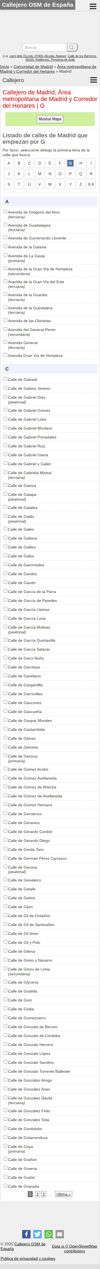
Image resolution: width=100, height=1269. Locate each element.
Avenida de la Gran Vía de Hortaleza (40, 269)
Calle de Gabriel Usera (28, 455)
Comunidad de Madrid (33, 66)
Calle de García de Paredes (32, 600)
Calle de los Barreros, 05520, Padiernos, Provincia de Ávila (61, 57)
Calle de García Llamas (28, 609)
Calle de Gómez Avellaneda (32, 778)
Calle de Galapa (22, 494)
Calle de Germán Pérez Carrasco (37, 858)
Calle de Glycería (23, 982)
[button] (26, 1234)
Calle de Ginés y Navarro (30, 960)
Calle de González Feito (29, 1111)
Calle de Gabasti (22, 379)
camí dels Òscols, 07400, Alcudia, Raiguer (37, 56)
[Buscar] (72, 47)
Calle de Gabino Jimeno (29, 388)
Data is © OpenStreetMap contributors (74, 1248)
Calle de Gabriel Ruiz (26, 446)
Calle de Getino (21, 898)
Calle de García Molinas (29, 627)
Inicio (4, 66)
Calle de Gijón (20, 907)
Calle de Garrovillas (25, 694)
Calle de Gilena (21, 951)
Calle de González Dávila (30, 1098)
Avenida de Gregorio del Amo (34, 212)
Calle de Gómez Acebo (28, 769)
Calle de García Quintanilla (31, 640)
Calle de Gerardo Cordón (30, 831)
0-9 (91, 184)
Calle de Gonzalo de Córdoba (34, 1035)
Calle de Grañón (22, 1159)
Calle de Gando (22, 582)
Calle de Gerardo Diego (29, 840)
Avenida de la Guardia (27, 295)
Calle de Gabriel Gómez (29, 410)
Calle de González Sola (28, 1120)
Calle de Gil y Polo (24, 942)
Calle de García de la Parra (32, 591)
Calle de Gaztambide (26, 729)
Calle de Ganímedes (26, 565)
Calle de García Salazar (29, 649)
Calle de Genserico (25, 814)
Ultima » (63, 1194)
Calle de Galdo (21, 516)
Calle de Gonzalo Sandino (31, 1062)
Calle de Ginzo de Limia (29, 969)
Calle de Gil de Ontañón (29, 915)
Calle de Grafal (21, 1177)
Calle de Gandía (22, 574)
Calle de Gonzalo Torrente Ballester (39, 1071)
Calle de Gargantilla (25, 685)
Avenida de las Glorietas (29, 321)
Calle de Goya (20, 1146)
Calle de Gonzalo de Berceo (33, 1027)
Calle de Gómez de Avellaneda (35, 796)
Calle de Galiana (22, 538)
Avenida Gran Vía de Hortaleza (35, 355)
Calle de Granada (23, 1186)
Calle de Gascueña (25, 711)
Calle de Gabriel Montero (30, 428)
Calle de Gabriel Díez (27, 397)
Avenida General (23, 342)
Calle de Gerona (22, 867)
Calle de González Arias (29, 1089)
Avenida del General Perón (32, 329)
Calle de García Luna (27, 618)
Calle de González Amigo (30, 1080)
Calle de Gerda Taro (26, 849)
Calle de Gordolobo (25, 1128)
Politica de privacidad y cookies (28, 1258)
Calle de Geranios (24, 822)
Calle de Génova (23, 756)
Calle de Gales (21, 529)
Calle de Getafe (22, 889)
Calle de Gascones (24, 702)
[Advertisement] (50, 27)
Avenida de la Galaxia (27, 247)
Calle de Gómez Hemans (30, 805)
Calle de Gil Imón (23, 933)
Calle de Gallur (21, 556)
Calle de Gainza (22, 485)
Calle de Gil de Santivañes (31, 924)
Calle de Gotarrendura (28, 1137)
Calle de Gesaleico (24, 880)
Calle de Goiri (20, 1000)
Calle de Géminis (23, 747)
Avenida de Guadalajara (29, 225)
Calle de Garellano (24, 676)
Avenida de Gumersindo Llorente (37, 238)
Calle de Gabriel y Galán (29, 464)
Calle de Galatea (23, 507)
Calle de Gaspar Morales (30, 720)
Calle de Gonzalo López (29, 1053)
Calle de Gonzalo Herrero (30, 1044)
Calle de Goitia (21, 1009)
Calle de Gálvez (22, 738)
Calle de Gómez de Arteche (32, 787)
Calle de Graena (22, 1168)
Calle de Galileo (22, 547)
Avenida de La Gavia (26, 256)
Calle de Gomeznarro (27, 1018)
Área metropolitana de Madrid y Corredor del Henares (48, 69)
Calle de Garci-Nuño (26, 658)
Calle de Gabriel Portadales (32, 437)
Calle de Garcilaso (24, 667)
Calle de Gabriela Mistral (29, 473)
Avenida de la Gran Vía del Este (36, 282)
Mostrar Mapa (50, 119)
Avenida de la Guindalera (30, 308)
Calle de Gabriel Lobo (27, 419)
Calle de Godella (22, 991)
